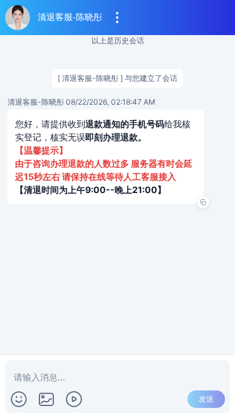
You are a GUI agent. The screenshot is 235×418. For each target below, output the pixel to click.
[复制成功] (203, 202)
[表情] (19, 399)
